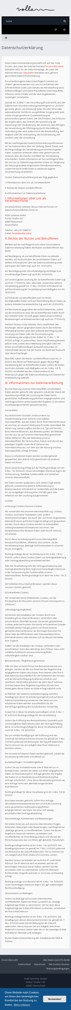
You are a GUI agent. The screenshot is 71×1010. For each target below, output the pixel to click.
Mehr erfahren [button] (22, 1004)
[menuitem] (64, 29)
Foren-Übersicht (10, 959)
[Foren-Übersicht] (35, 8)
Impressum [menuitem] (39, 964)
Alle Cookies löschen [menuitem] (59, 964)
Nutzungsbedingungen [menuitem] (57, 968)
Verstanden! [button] (54, 999)
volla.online (28, 72)
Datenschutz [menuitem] (24, 964)
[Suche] (65, 21)
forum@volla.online (22, 233)
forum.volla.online (54, 66)
